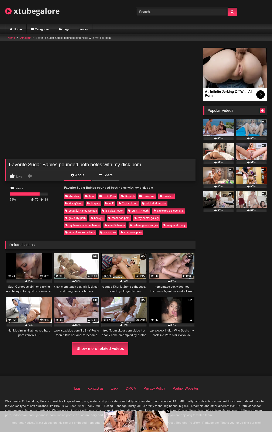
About (79, 175)
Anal (91, 196)
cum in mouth (140, 210)
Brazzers (148, 196)
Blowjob (130, 196)
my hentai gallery (148, 218)
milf (111, 203)
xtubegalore (36, 11)
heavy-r (98, 218)
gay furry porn (77, 218)
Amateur (25, 37)
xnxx (114, 388)
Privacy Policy (154, 388)
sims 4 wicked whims (82, 232)
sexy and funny (176, 225)
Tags (66, 29)
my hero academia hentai (84, 225)
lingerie (95, 203)
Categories (42, 29)
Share (108, 175)
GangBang (75, 203)
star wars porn (133, 232)
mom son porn (120, 218)
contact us (95, 388)
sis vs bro (109, 232)
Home (18, 29)
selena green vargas (145, 225)
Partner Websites (186, 388)
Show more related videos (100, 348)
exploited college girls (170, 210)
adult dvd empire (156, 203)
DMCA (131, 388)
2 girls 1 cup (129, 203)
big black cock (114, 210)
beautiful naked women (83, 210)
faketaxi (168, 196)
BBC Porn (109, 196)
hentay (83, 29)
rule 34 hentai (116, 225)
